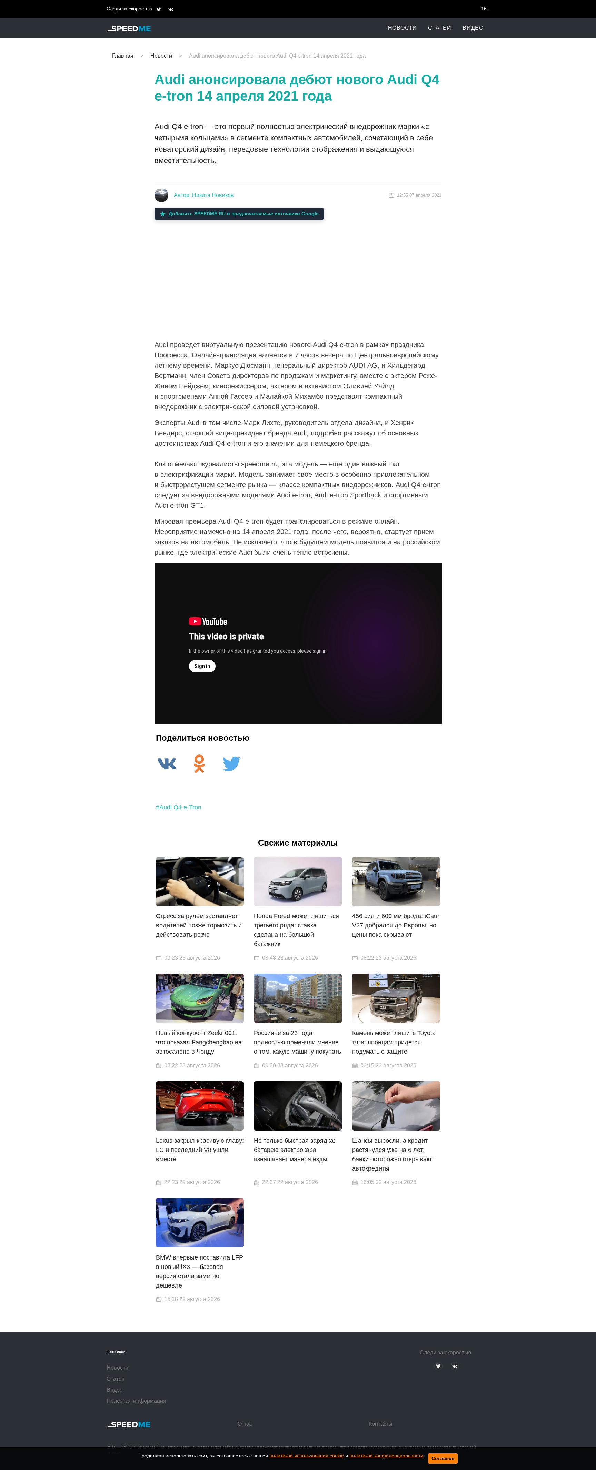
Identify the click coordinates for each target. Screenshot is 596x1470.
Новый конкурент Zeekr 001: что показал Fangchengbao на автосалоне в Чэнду (199, 1042)
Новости (402, 28)
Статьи (439, 28)
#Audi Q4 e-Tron (178, 807)
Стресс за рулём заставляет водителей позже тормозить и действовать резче (199, 925)
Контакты (381, 1424)
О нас (245, 1424)
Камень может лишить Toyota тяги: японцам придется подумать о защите (394, 1042)
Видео (473, 28)
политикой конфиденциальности (386, 1455)
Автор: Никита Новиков (204, 195)
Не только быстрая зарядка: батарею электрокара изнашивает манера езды (294, 1150)
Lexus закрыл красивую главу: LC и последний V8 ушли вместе (200, 1150)
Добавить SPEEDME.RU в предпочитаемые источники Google (244, 213)
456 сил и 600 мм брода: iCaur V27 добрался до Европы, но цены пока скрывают (395, 925)
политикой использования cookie (306, 1455)
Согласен (442, 1458)
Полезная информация (136, 1401)
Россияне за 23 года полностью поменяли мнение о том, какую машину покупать (297, 1042)
